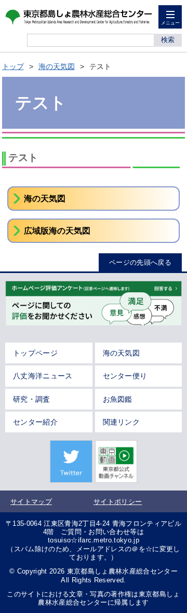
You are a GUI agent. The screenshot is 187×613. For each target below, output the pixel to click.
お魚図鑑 (117, 399)
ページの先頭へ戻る (140, 262)
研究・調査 (31, 399)
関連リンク (121, 422)
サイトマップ (31, 502)
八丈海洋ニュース (43, 376)
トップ (13, 66)
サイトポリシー (118, 502)
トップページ (35, 353)
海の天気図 (56, 66)
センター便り (125, 376)
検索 (168, 40)
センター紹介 (35, 422)
